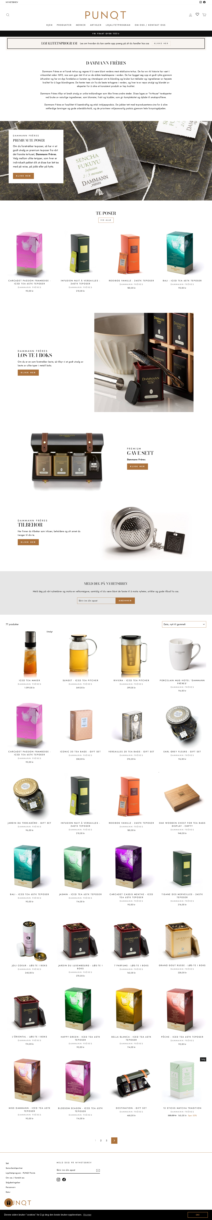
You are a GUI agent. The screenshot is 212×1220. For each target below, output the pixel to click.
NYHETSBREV (12, 2)
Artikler (96, 25)
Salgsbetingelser (13, 1182)
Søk (7, 1163)
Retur (8, 1192)
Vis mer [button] (87, 1215)
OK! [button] (198, 1215)
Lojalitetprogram (118, 25)
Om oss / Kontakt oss (150, 25)
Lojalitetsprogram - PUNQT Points (20, 1172)
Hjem (49, 25)
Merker (81, 25)
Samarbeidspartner (14, 1168)
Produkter (64, 25)
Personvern (10, 1187)
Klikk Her (23, 175)
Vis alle (106, 220)
